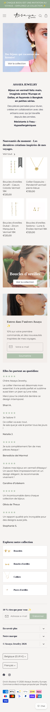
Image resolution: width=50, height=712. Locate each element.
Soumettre (25, 356)
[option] (25, 47)
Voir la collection (17, 63)
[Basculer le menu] (4, 16)
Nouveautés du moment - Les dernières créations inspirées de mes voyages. (24, 144)
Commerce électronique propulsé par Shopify (25, 684)
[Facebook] (4, 675)
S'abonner (38, 616)
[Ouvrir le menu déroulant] (43, 628)
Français (8, 665)
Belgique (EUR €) (14, 656)
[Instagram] (9, 675)
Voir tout (8, 154)
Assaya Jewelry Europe (35, 682)
